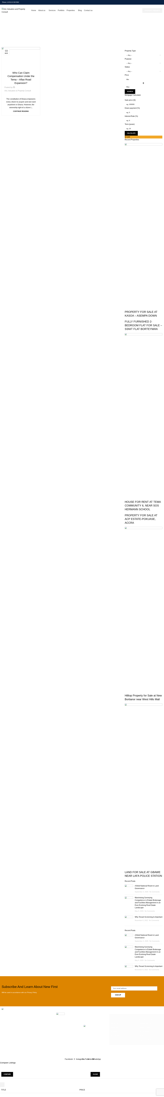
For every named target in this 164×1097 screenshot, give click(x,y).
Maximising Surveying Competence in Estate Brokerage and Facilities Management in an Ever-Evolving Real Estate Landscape (148, 903)
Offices (141, 1036)
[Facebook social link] (146, 2)
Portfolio (114, 1031)
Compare (7, 1074)
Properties (115, 1036)
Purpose (128, 59)
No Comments (154, 892)
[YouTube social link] (155, 2)
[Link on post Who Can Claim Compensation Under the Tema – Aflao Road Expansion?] (21, 58)
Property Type (130, 51)
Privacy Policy (32, 992)
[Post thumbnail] (129, 889)
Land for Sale (143, 1031)
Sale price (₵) (130, 100)
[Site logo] (15, 10)
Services (114, 1027)
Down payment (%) (132, 108)
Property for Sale (145, 1040)
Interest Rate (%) (131, 116)
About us (114, 1023)
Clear (95, 1074)
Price (127, 75)
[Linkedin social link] (158, 2)
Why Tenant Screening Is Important (148, 917)
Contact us (115, 1040)
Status (127, 67)
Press (20, 68)
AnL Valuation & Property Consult (17, 91)
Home (72, 35)
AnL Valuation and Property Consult (77, 1053)
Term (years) (130, 124)
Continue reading (21, 111)
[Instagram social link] (152, 2)
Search (130, 91)
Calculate (131, 133)
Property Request (152, 10)
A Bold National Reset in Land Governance (83, 1014)
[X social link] (149, 2)
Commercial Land (145, 1023)
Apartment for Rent (145, 1019)
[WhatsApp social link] (161, 2)
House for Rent (144, 1027)
